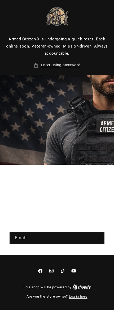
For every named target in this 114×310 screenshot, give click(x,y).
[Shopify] (81, 287)
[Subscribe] (98, 238)
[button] (57, 65)
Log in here (78, 296)
